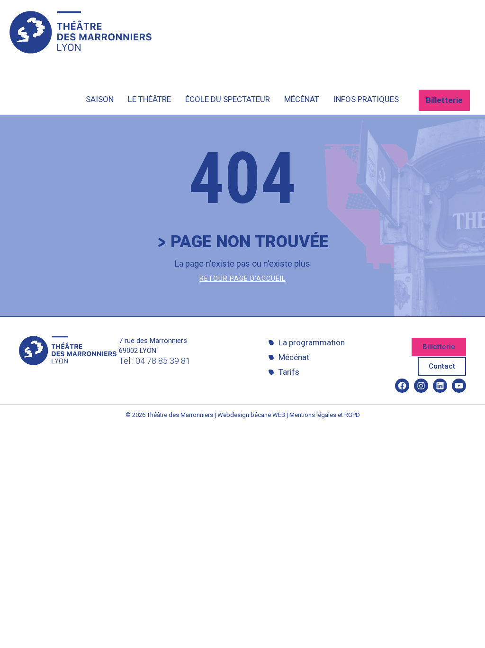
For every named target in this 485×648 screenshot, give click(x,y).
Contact (442, 366)
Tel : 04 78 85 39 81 (154, 361)
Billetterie (444, 100)
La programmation (311, 342)
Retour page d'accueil (242, 278)
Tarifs (288, 372)
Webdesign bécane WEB (251, 414)
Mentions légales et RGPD (324, 414)
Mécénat (293, 357)
